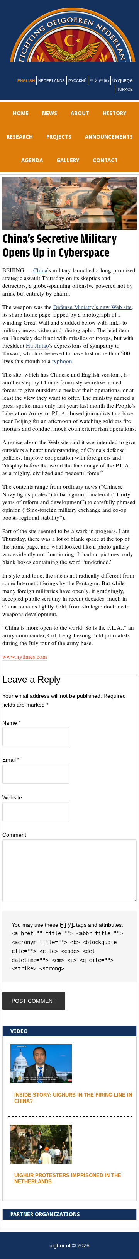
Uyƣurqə (122, 90)
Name (11, 732)
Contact (105, 170)
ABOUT (80, 122)
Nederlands (51, 90)
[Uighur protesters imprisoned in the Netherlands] (41, 1169)
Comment (14, 844)
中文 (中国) (99, 90)
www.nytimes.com (24, 665)
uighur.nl (74, 39)
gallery (67, 170)
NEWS (49, 122)
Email (10, 769)
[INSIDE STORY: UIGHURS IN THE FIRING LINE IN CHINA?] (41, 1089)
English (26, 90)
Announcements (109, 146)
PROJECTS (58, 146)
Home (21, 122)
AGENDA (32, 170)
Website (12, 807)
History (114, 122)
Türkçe (125, 99)
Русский (77, 90)
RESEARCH (20, 146)
